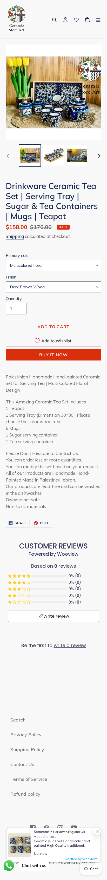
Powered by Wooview (87, 776)
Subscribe (53, 843)
